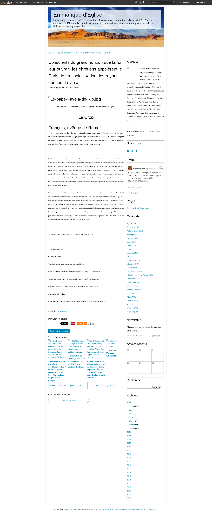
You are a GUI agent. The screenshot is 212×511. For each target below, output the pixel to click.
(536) (132, 238)
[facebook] (136, 2)
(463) (131, 241)
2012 (129, 479)
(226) (133, 286)
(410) (131, 245)
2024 (129, 435)
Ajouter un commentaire (69, 400)
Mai (130, 413)
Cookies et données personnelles (133, 509)
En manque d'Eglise (77, 15)
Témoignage (62, 311)
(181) (132, 304)
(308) (140, 275)
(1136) (133, 227)
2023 (129, 439)
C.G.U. (119, 509)
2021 (129, 446)
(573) (134, 234)
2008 (129, 494)
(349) (133, 264)
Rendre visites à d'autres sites (138, 208)
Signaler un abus (110, 509)
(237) (133, 282)
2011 (129, 483)
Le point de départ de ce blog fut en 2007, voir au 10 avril (79, 52)
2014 (129, 472)
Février (132, 424)
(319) (137, 271)
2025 (129, 432)
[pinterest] (144, 2)
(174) (132, 311)
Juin (130, 409)
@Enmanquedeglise (154, 168)
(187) (132, 300)
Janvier (132, 428)
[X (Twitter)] (140, 2)
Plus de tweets (132, 192)
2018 (129, 457)
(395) (131, 249)
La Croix (86, 117)
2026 (129, 402)
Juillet (131, 406)
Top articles (92, 509)
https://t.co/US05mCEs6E (138, 180)
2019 (129, 454)
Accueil (51, 52)
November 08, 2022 (134, 188)
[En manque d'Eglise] (133, 73)
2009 (129, 490)
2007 (129, 498)
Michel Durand (145, 131)
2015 (129, 468)
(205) (131, 297)
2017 (129, 461)
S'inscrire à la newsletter (59, 331)
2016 (129, 465)
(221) (136, 289)
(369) (132, 253)
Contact (107, 52)
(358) (134, 260)
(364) (130, 256)
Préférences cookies (151, 509)
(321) (132, 267)
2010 (129, 487)
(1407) (132, 223)
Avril (131, 417)
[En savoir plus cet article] (133, 355)
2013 (129, 476)
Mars (131, 421)
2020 (129, 450)
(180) (132, 308)
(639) (135, 230)
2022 (129, 443)
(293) (134, 278)
